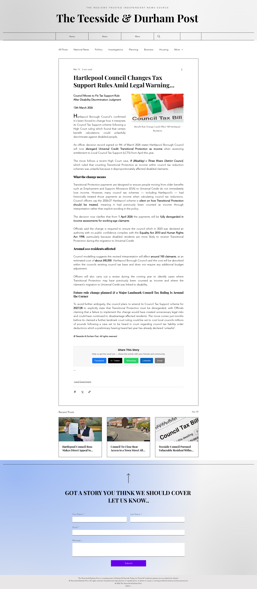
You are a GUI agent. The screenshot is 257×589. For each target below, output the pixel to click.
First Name (78, 514)
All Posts (63, 49)
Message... (77, 540)
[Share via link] (89, 391)
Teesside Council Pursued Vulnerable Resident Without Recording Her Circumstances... (176, 448)
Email (75, 527)
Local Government (82, 381)
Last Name (136, 514)
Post (189, 18)
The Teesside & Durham (116, 18)
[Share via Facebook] (74, 391)
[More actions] (182, 69)
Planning (133, 49)
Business (148, 49)
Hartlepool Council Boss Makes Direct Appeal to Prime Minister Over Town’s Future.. (79, 448)
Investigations (115, 49)
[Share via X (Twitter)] (82, 391)
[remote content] (128, 357)
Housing (163, 49)
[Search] (159, 36)
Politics (98, 49)
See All (195, 411)
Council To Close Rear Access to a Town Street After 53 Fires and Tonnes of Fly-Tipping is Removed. (128, 448)
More (177, 49)
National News (81, 49)
